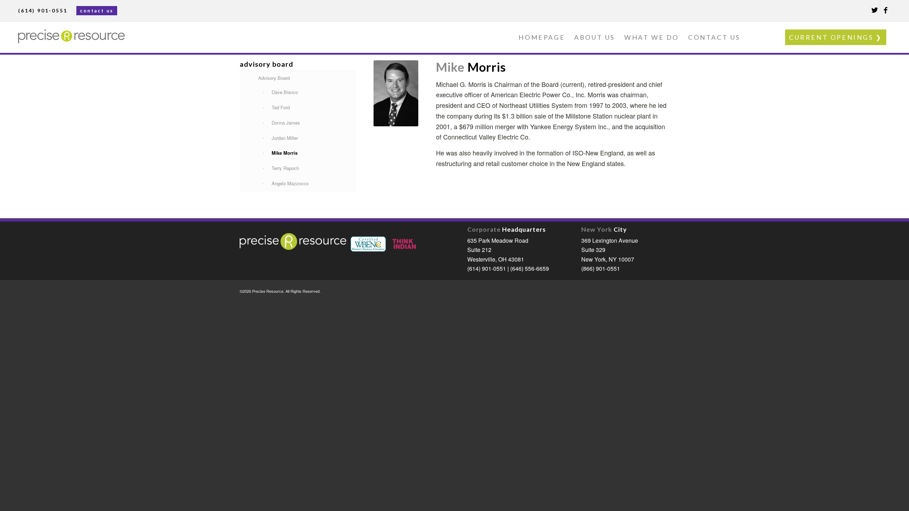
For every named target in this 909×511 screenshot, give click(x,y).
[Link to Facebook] (885, 5)
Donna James (286, 122)
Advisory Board (274, 78)
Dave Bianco (285, 92)
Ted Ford (281, 107)
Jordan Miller (285, 137)
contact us (97, 10)
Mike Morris (285, 152)
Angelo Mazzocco (290, 183)
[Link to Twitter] (875, 5)
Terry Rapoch (285, 168)
